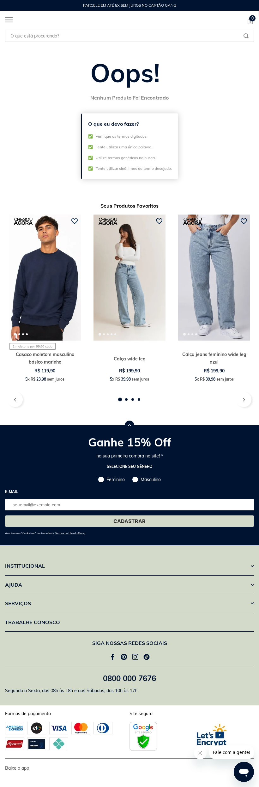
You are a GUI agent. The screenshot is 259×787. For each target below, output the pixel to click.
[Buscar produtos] (246, 36)
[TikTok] (146, 657)
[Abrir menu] (6, 21)
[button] (120, 399)
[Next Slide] (251, 5)
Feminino (115, 479)
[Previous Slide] (8, 5)
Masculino (151, 479)
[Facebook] (112, 657)
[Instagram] (135, 657)
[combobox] (129, 36)
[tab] (15, 334)
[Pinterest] (124, 657)
